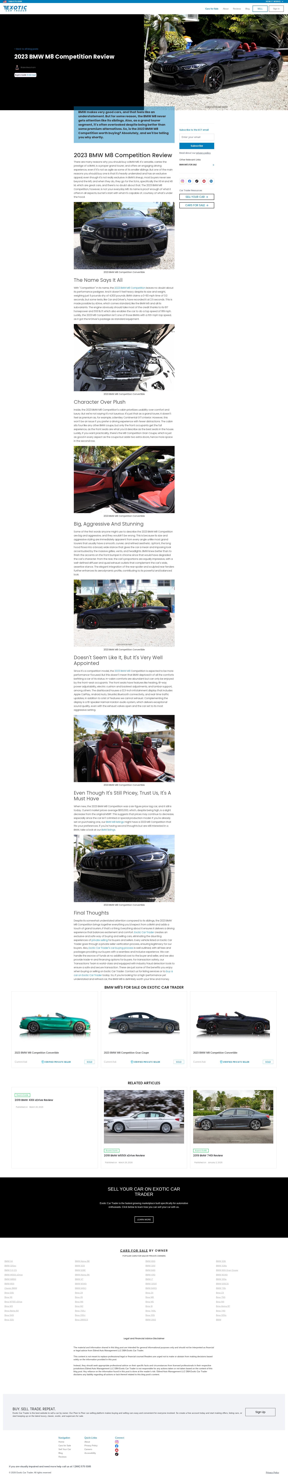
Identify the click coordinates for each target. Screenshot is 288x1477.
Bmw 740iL (151, 1311)
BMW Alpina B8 (82, 1261)
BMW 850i (9, 1284)
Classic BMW (10, 1288)
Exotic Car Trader (144, 932)
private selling (100, 940)
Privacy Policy (272, 1472)
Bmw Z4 (149, 1293)
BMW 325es (10, 1266)
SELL (260, 8)
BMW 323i (80, 1266)
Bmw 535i (9, 1293)
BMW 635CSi (222, 1284)
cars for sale (134, 1250)
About (225, 8)
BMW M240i (222, 1275)
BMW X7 (79, 1279)
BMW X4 (8, 1261)
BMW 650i (150, 1261)
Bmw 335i (150, 1315)
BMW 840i (150, 1270)
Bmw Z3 (220, 1293)
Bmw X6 (8, 1297)
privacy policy (203, 152)
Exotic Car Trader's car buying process (111, 948)
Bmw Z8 (79, 1293)
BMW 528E (80, 1270)
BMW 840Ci (151, 1288)
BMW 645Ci (80, 1288)
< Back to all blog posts (26, 48)
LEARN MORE (144, 1219)
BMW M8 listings (115, 822)
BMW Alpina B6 (82, 1275)
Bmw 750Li (80, 1311)
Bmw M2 (79, 1306)
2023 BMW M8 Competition (130, 288)
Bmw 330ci (80, 1315)
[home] (15, 9)
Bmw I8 (149, 1306)
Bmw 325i (9, 1320)
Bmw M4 (220, 1302)
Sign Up (260, 1412)
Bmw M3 (8, 1306)
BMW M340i (81, 1284)
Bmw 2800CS (81, 1320)
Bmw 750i (220, 1297)
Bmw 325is (221, 1315)
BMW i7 (149, 1279)
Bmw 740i (220, 1311)
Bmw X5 (79, 1297)
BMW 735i (221, 1288)
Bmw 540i (9, 1315)
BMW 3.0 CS (10, 1270)
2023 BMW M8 (122, 671)
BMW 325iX (151, 1284)
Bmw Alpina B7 (223, 1306)
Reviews (237, 8)
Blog (247, 8)
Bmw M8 (150, 1297)
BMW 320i (150, 1266)
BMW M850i (10, 1279)
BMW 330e (221, 1279)
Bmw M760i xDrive (13, 1302)
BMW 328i (221, 1261)
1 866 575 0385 (15, 1)
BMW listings (108, 829)
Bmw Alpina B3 (11, 1311)
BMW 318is (221, 1266)
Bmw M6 (79, 1302)
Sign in (276, 8)
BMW (218, 1320)
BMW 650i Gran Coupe (227, 1270)
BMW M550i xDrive (13, 1275)
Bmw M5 (150, 1302)
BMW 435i (150, 1275)
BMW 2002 (151, 1320)
